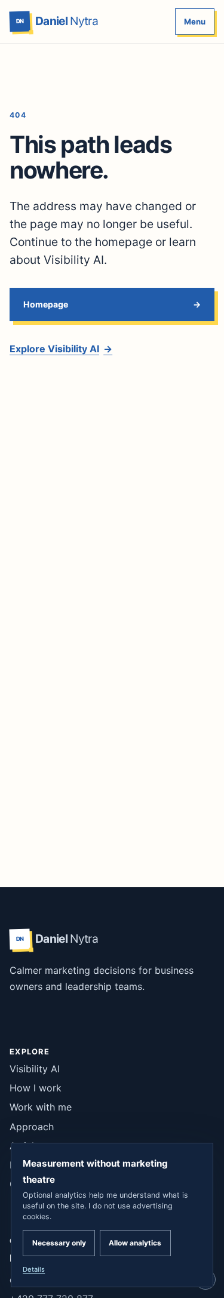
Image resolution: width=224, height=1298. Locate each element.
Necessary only (59, 1242)
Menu (194, 21)
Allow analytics (135, 1242)
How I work (36, 1088)
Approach (32, 1127)
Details (34, 1269)
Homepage (45, 304)
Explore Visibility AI (61, 349)
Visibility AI (35, 1069)
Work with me (41, 1107)
